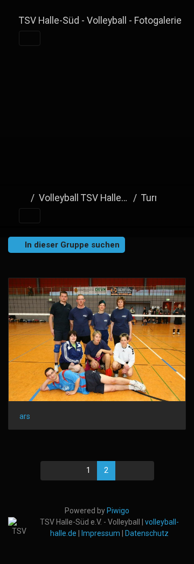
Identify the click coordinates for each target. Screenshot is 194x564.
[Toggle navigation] (29, 38)
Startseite (22, 198)
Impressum (100, 533)
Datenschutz (147, 533)
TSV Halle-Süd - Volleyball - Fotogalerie (100, 20)
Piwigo (118, 510)
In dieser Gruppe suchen (71, 245)
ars (24, 416)
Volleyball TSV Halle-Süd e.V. (84, 197)
